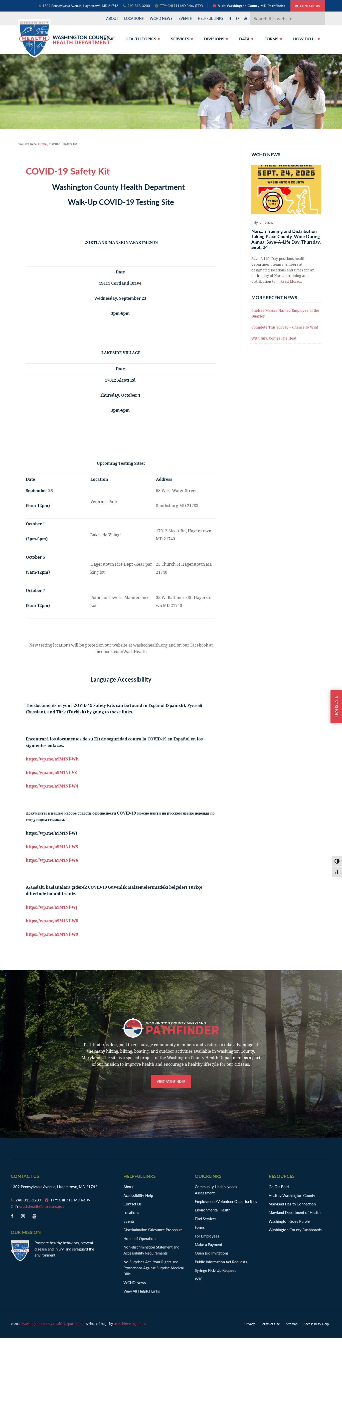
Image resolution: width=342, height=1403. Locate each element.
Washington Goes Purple (289, 1221)
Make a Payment (208, 1244)
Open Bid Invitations (214, 1253)
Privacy (249, 1323)
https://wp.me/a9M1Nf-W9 (52, 934)
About (128, 1186)
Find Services (206, 1218)
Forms (200, 1227)
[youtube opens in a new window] (246, 18)
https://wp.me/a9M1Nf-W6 (52, 860)
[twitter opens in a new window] (238, 18)
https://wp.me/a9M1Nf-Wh (52, 759)
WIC (198, 1278)
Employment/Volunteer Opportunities (226, 1201)
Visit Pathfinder (171, 1081)
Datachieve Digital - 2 (130, 1324)
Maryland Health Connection (292, 1203)
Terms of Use (270, 1323)
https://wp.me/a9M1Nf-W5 (52, 846)
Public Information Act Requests (221, 1261)
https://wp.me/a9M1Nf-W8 (52, 920)
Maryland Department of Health (294, 1212)
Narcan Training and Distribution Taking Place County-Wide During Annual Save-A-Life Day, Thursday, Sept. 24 (286, 239)
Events (129, 1221)
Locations (131, 1212)
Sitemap (291, 1323)
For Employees (207, 1235)
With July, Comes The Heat (273, 338)
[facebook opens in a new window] (230, 18)
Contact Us (310, 6)
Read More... (291, 281)
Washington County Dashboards (295, 1229)
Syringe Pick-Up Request (215, 1270)
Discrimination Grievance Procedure (153, 1229)
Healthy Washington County (292, 1195)
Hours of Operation (139, 1238)
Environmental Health (212, 1209)
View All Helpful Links (141, 1291)
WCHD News (134, 1282)
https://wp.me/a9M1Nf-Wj (51, 907)
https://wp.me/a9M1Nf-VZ (51, 772)
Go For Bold (279, 1186)
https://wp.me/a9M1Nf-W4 (52, 786)
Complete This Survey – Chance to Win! (284, 327)
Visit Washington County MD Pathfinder (251, 5)
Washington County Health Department (64, 38)
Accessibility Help (138, 1195)
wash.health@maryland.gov (42, 1206)
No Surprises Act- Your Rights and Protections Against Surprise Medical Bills (153, 1268)
